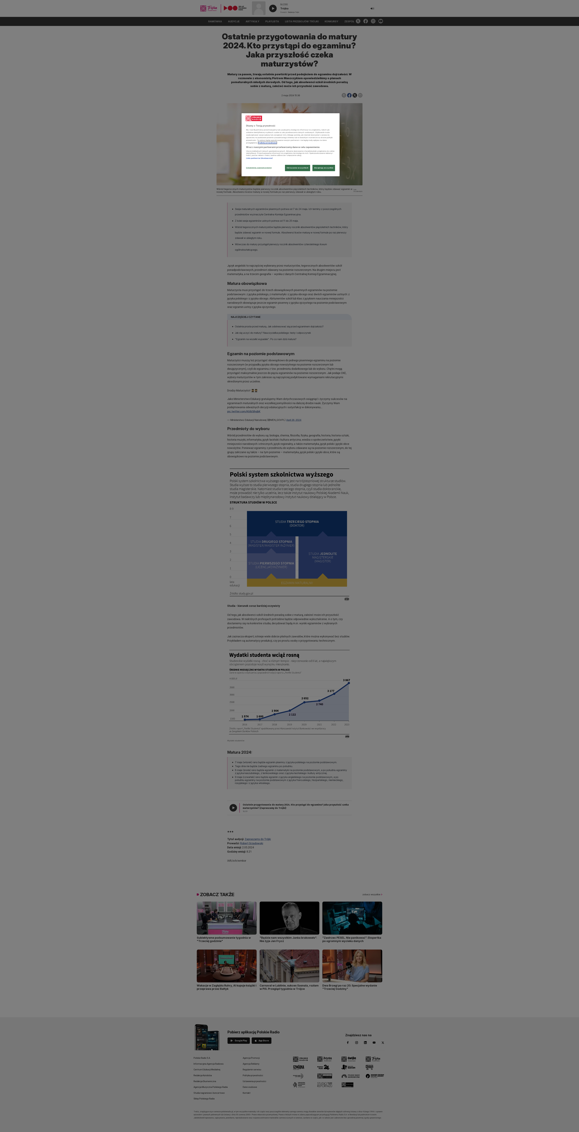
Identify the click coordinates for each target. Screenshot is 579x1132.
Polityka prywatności (267, 143)
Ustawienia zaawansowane (259, 168)
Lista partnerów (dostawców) (259, 158)
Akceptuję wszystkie (323, 168)
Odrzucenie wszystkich (297, 168)
